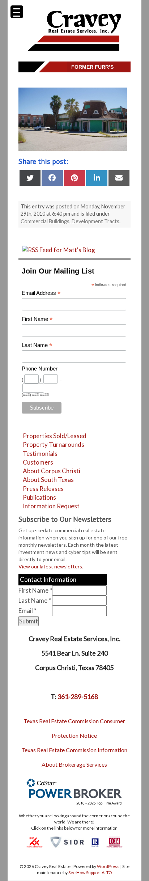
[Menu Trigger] (16, 11)
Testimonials (40, 453)
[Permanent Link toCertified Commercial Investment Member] (114, 841)
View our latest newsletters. (50, 566)
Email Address (41, 293)
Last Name (37, 345)
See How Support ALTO (90, 872)
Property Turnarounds (53, 444)
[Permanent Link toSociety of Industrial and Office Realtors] (67, 841)
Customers (38, 462)
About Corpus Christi (51, 471)
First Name (37, 319)
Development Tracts (95, 221)
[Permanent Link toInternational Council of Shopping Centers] (34, 841)
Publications (39, 497)
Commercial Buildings (45, 221)
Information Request (51, 506)
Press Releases (43, 488)
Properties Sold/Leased (54, 436)
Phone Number (40, 369)
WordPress (108, 866)
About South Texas (48, 479)
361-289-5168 (78, 696)
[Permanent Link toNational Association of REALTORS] (95, 841)
